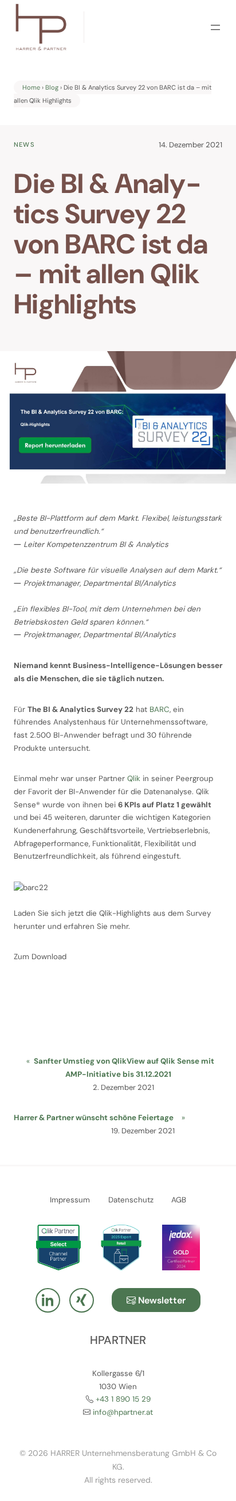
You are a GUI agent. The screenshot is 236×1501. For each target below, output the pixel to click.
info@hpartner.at (123, 1412)
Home (31, 87)
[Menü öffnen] (215, 27)
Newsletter (161, 1300)
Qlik (133, 778)
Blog (51, 87)
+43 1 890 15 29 (123, 1399)
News (24, 144)
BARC (160, 709)
